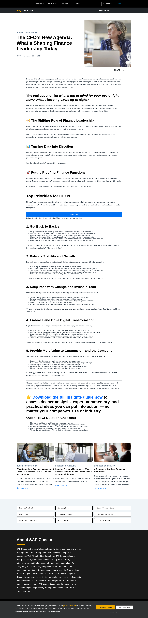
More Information (124, 607)
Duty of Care (23, 514)
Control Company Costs (105, 508)
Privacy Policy (114, 612)
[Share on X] (123, 70)
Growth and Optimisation (28, 520)
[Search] (129, 10)
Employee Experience (66, 514)
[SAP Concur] (26, 4)
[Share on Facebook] (127, 70)
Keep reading (22, 488)
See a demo (107, 4)
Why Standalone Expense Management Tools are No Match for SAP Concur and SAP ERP (35, 471)
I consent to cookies (105, 607)
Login (119, 4)
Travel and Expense (104, 520)
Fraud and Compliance (105, 514)
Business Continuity (26, 508)
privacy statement (69, 606)
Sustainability (63, 520)
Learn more (74, 214)
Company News (63, 508)
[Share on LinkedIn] (130, 70)
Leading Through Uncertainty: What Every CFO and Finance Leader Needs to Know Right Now (73, 471)
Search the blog (102, 9)
